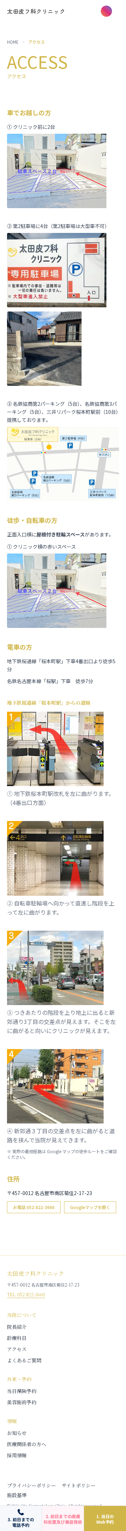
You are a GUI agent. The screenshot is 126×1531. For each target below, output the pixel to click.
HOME (13, 42)
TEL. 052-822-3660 (26, 1294)
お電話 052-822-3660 (34, 1207)
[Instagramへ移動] (106, 11)
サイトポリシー (79, 1485)
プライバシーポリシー (31, 1485)
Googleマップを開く (90, 1207)
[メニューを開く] (120, 11)
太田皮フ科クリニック (36, 11)
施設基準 (17, 1495)
